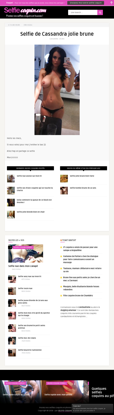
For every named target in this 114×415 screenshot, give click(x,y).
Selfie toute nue (25, 288)
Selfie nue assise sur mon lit (29, 176)
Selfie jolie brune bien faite (82, 176)
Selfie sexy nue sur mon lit (29, 276)
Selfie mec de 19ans (27, 338)
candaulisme (84, 307)
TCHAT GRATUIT (69, 240)
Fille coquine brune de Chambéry (78, 295)
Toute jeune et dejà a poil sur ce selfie (20, 395)
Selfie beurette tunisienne (30, 350)
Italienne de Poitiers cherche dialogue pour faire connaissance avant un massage (80, 259)
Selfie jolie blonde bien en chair (31, 212)
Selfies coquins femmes (23, 247)
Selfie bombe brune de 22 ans (83, 188)
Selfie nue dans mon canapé (23, 266)
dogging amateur (68, 310)
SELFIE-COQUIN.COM (67, 410)
